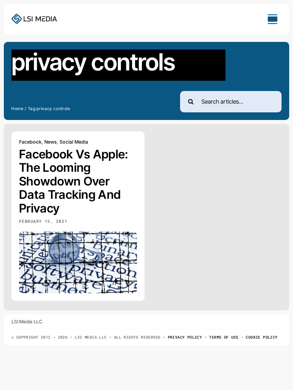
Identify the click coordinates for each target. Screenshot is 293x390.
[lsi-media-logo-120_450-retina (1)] (34, 16)
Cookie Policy (261, 337)
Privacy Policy (185, 337)
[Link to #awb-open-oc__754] (272, 19)
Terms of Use (223, 337)
